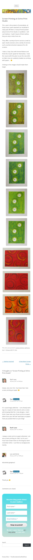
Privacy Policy (5, 556)
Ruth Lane (13, 379)
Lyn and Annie (14, 454)
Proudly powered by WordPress (19, 556)
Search (4, 542)
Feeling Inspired (8, 361)
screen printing (20, 348)
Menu (16, 5)
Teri (16, 350)
